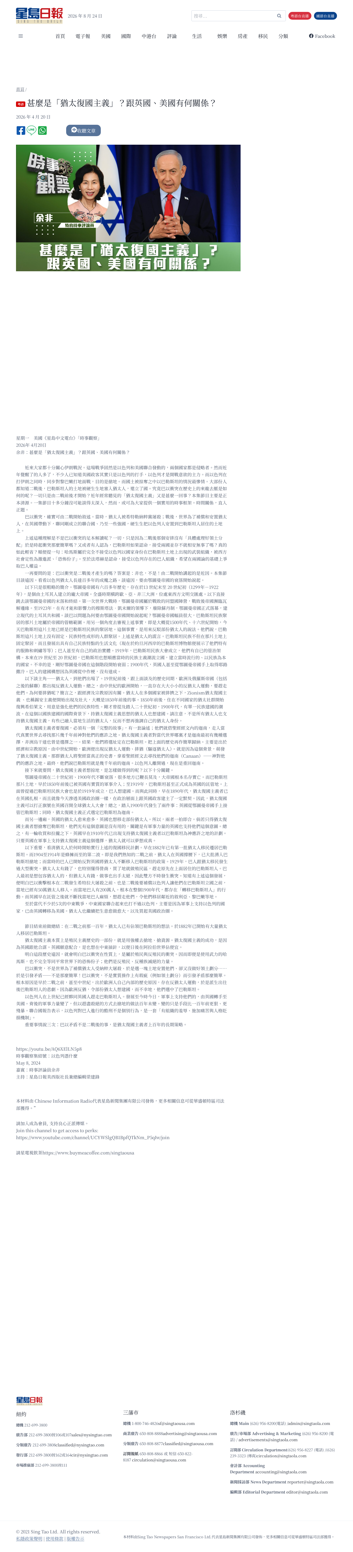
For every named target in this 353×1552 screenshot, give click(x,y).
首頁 (60, 36)
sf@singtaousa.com (176, 1423)
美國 (106, 36)
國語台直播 (325, 15)
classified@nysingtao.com (80, 1444)
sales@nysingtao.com (91, 1434)
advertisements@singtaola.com (268, 1439)
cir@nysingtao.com (89, 1455)
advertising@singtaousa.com (190, 1433)
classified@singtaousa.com (188, 1443)
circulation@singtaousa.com (159, 1459)
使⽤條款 (54, 1538)
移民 (263, 36)
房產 (243, 36)
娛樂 (222, 36)
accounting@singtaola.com (281, 1471)
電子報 (82, 36)
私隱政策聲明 (29, 1538)
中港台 (149, 36)
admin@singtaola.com (309, 1423)
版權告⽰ (75, 1538)
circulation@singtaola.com (281, 1455)
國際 (126, 36)
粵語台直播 (300, 15)
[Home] (20, 89)
